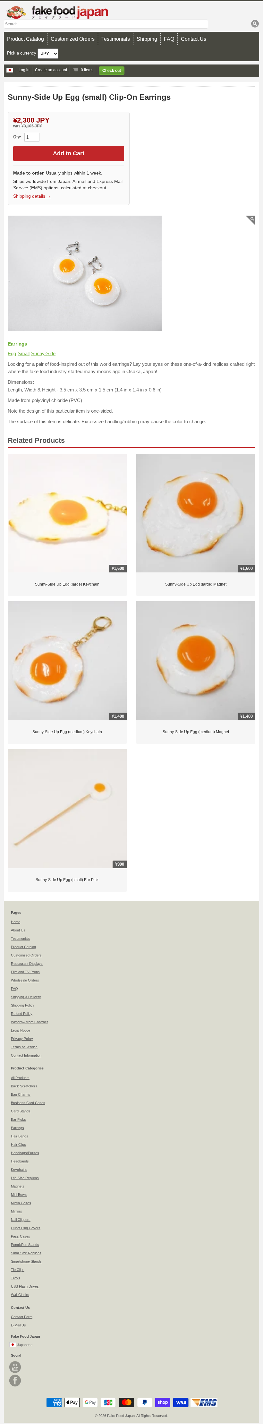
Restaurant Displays (27, 963)
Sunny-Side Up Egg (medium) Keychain (67, 732)
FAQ (169, 39)
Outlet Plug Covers (25, 1228)
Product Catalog (25, 39)
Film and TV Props (25, 972)
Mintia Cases (21, 1203)
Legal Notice (20, 1030)
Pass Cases (20, 1236)
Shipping (147, 39)
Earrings (17, 344)
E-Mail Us (18, 1325)
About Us (18, 930)
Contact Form (21, 1317)
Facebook (15, 1380)
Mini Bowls (19, 1195)
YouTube (15, 1367)
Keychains (19, 1169)
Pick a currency (22, 53)
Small (24, 353)
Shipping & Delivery (26, 997)
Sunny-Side (43, 353)
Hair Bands (19, 1136)
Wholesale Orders (25, 980)
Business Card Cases (28, 1103)
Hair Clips (18, 1144)
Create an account (51, 70)
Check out (111, 70)
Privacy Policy (22, 1039)
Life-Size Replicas (25, 1178)
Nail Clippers (20, 1220)
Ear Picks (18, 1119)
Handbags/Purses (25, 1153)
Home (15, 922)
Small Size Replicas (26, 1253)
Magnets (17, 1186)
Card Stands (20, 1111)
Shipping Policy (22, 1005)
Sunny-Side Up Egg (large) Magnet (195, 584)
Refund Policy (21, 1014)
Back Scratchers (24, 1086)
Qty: (17, 136)
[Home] (131, 12)
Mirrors (16, 1211)
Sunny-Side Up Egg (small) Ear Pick (67, 880)
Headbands (20, 1161)
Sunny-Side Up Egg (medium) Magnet (196, 732)
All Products (20, 1078)
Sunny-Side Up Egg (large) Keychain (67, 584)
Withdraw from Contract (29, 1022)
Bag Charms (20, 1094)
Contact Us (193, 39)
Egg (12, 353)
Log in (24, 70)
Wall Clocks (20, 1295)
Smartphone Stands (26, 1261)
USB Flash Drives (25, 1286)
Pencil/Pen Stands (25, 1245)
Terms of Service (24, 1047)
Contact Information (26, 1055)
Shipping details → (32, 196)
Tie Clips (17, 1270)
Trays (15, 1278)
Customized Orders (73, 39)
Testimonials (115, 39)
